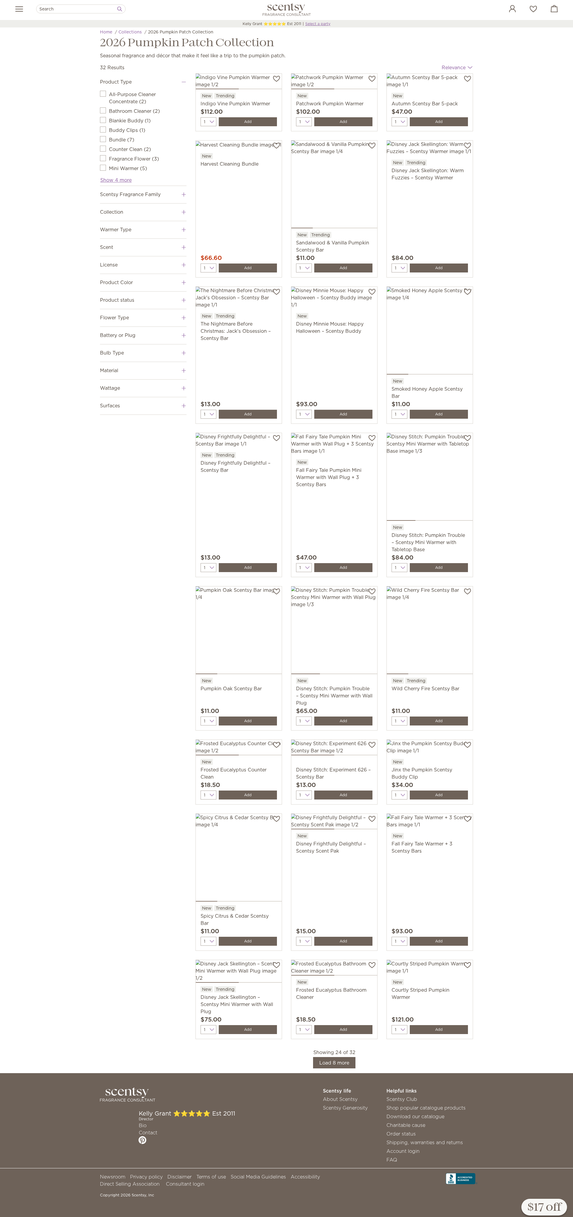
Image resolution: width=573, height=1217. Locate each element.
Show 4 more (116, 180)
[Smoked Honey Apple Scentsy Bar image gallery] (429, 332)
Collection (111, 212)
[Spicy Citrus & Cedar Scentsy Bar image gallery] (238, 859)
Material (109, 370)
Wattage (110, 388)
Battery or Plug (117, 335)
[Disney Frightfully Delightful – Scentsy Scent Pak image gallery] (334, 823)
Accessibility (305, 1176)
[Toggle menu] (19, 9)
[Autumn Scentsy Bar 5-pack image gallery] (429, 83)
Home (106, 32)
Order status (401, 1133)
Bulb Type (112, 352)
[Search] (120, 8)
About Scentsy (340, 1099)
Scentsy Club (401, 1099)
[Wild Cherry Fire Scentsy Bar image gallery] (429, 631)
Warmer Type (115, 229)
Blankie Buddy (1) (130, 120)
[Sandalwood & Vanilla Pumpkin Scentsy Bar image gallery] (334, 186)
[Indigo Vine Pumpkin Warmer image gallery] (238, 83)
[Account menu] (506, 9)
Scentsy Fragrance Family (130, 194)
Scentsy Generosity (345, 1107)
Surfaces (110, 405)
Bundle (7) (121, 139)
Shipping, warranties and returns (424, 1142)
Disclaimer (179, 1176)
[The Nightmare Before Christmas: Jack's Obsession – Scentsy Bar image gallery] (238, 299)
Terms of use (211, 1176)
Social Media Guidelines (258, 1176)
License (109, 264)
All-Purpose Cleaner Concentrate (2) (132, 98)
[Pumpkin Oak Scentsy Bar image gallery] (238, 631)
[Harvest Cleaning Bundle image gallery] (238, 146)
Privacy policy (146, 1176)
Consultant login (185, 1184)
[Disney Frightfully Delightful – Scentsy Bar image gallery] (238, 442)
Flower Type (114, 317)
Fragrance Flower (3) (134, 158)
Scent (106, 247)
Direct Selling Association (130, 1184)
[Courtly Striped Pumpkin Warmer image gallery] (429, 969)
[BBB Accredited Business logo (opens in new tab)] (462, 1178)
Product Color (116, 282)
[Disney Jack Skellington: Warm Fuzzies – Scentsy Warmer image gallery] (429, 149)
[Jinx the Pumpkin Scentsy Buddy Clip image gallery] (429, 749)
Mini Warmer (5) (128, 168)
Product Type (116, 81)
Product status (117, 300)
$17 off (544, 1208)
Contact (148, 1132)
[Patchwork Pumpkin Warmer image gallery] (334, 83)
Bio (143, 1125)
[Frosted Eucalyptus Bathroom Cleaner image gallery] (334, 969)
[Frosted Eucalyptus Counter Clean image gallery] (238, 749)
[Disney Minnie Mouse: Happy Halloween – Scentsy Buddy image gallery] (334, 299)
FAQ (391, 1159)
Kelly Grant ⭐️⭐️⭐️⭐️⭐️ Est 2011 (272, 23)
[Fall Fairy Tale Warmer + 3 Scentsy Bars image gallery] (429, 823)
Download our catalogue (415, 1116)
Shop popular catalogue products (426, 1107)
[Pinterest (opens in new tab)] (142, 1140)
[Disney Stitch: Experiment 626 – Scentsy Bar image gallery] (334, 749)
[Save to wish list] (276, 78)
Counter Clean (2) (130, 149)
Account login (403, 1151)
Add (248, 121)
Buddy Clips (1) (127, 130)
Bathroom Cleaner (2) (134, 111)
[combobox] (81, 8)
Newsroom (112, 1176)
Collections (130, 32)
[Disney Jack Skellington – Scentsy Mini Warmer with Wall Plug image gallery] (238, 972)
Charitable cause (405, 1125)
